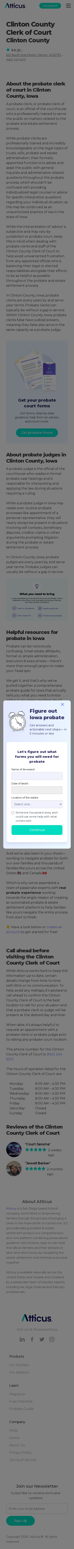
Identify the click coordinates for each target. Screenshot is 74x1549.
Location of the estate (25, 797)
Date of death (20, 783)
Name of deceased (23, 769)
